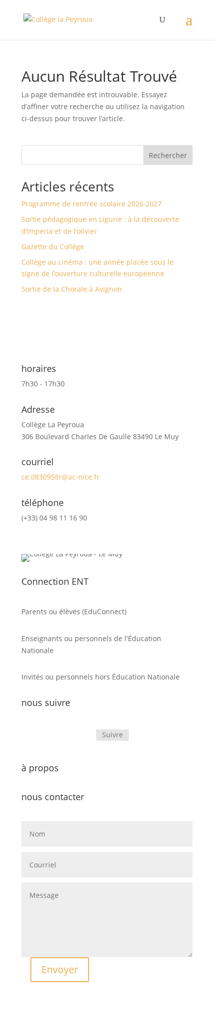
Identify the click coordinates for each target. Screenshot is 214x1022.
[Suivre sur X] (83, 735)
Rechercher (168, 155)
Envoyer (59, 969)
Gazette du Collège (52, 246)
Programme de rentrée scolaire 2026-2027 (91, 203)
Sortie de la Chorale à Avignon (71, 289)
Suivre (112, 734)
